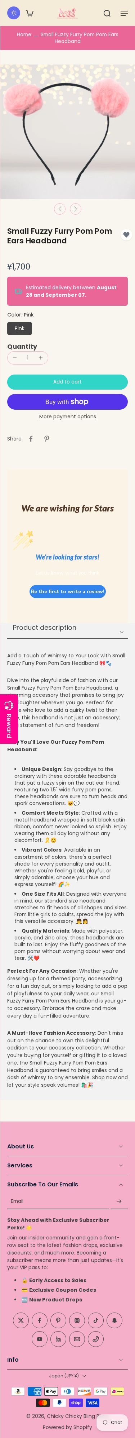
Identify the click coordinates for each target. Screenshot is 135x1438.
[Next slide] (75, 209)
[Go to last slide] (60, 209)
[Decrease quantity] (15, 358)
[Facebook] (40, 1321)
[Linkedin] (58, 1339)
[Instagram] (77, 1321)
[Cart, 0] (29, 13)
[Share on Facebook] (31, 439)
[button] (124, 13)
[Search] (107, 13)
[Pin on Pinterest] (47, 439)
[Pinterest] (58, 1321)
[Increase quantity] (40, 357)
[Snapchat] (114, 1321)
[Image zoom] (67, 132)
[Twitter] (21, 1321)
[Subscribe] (119, 1201)
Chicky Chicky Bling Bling (77, 1416)
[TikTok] (96, 1321)
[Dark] (13, 12)
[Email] (77, 1339)
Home (24, 34)
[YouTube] (40, 1339)
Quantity (22, 346)
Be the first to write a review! (67, 591)
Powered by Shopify (67, 1427)
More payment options (67, 417)
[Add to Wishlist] (126, 235)
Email (17, 1201)
